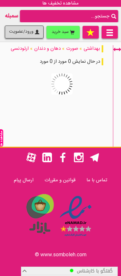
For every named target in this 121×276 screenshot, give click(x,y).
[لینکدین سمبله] (47, 161)
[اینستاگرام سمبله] (79, 161)
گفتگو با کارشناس (93, 271)
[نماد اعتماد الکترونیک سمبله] (75, 237)
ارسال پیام (24, 180)
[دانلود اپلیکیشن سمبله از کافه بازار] (39, 237)
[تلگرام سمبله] (94, 161)
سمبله (11, 16)
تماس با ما (96, 180)
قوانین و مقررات (60, 180)
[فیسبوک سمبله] (63, 161)
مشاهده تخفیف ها (60, 3)
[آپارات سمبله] (31, 161)
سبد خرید (61, 32)
